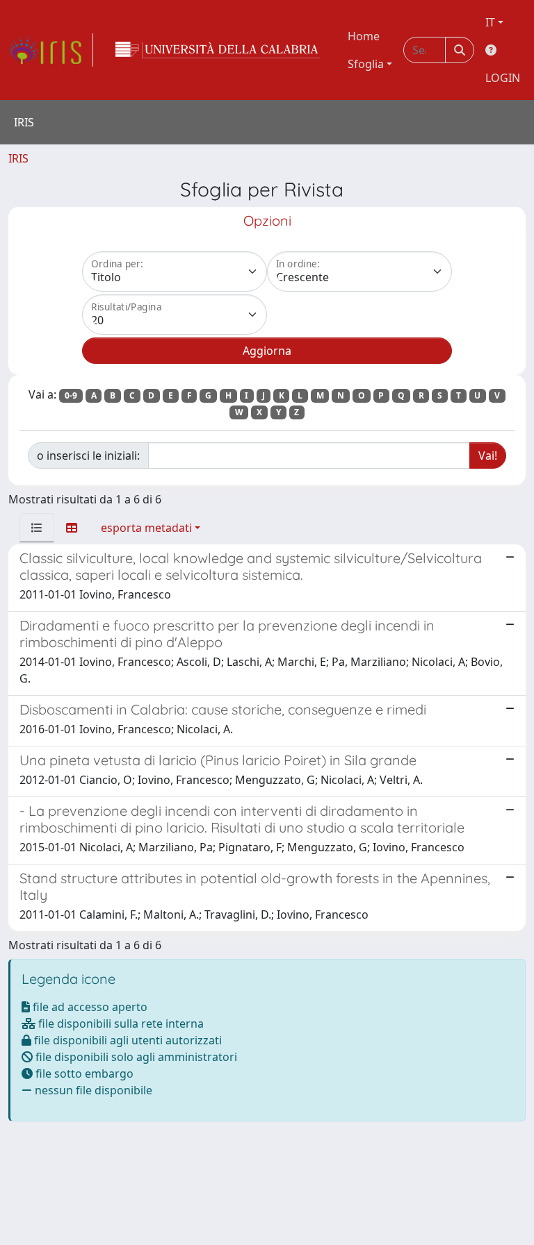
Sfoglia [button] (366, 64)
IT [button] (490, 22)
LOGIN (502, 77)
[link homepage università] (217, 50)
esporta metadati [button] (146, 527)
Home (364, 36)
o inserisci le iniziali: (88, 455)
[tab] (36, 527)
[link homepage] (50, 50)
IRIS (18, 158)
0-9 (71, 395)
